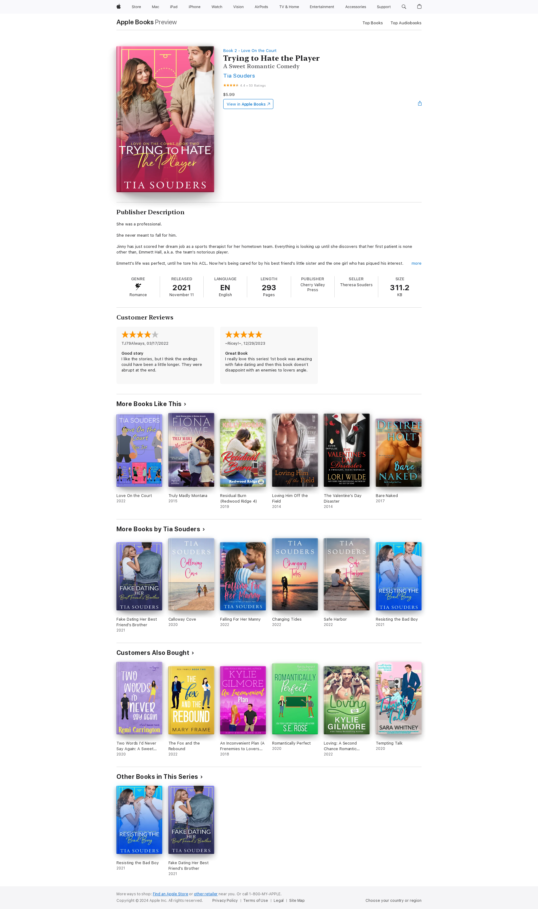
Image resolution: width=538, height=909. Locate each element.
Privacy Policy (225, 900)
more (417, 263)
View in (246, 104)
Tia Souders (239, 75)
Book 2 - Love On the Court (249, 50)
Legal (279, 900)
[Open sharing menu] (420, 104)
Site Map (297, 900)
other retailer (206, 894)
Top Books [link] (372, 23)
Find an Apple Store (170, 894)
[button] (404, 7)
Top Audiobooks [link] (406, 23)
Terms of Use (255, 900)
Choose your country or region (394, 900)
